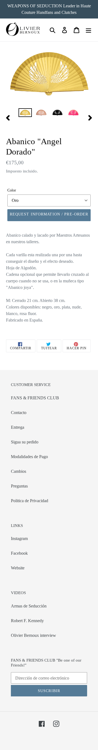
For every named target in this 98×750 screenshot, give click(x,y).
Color (11, 190)
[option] (25, 114)
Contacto (18, 412)
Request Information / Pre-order (49, 214)
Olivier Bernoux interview (33, 635)
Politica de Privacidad (29, 500)
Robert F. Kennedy (27, 620)
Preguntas (19, 486)
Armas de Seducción (29, 606)
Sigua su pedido (24, 442)
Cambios (18, 471)
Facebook (19, 553)
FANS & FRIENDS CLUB (35, 398)
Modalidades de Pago (29, 456)
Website (17, 568)
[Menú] (88, 30)
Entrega (17, 427)
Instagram (19, 538)
